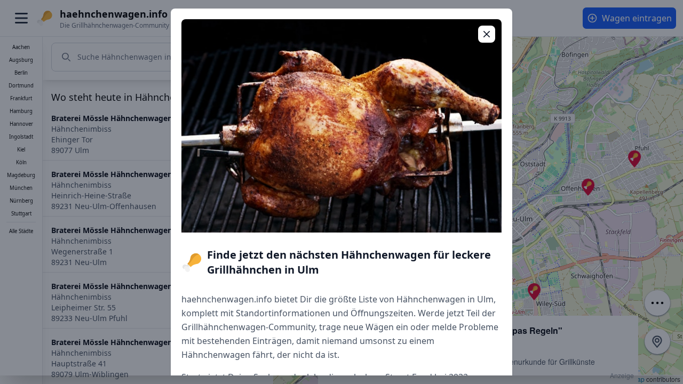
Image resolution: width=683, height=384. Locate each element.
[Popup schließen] (486, 34)
